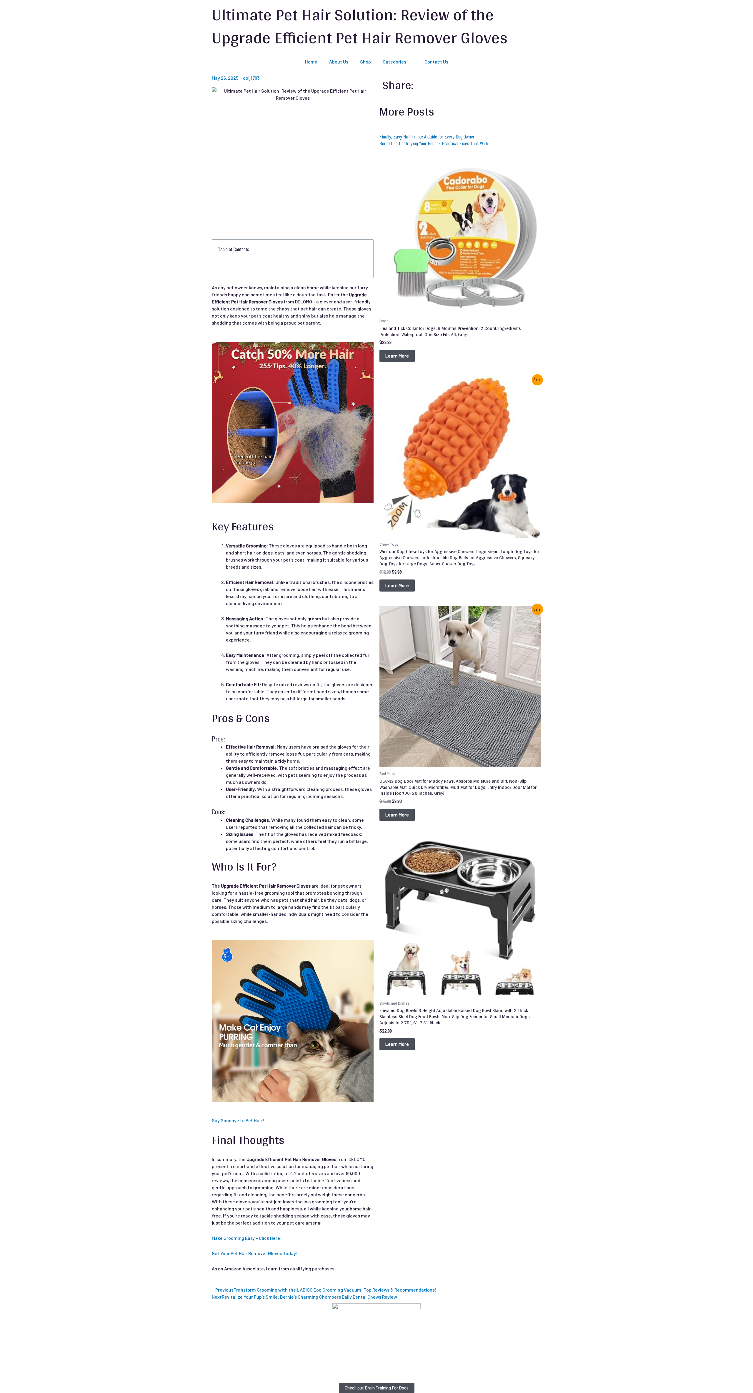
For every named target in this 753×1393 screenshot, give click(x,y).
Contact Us (436, 61)
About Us (338, 61)
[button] (365, 249)
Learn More (397, 355)
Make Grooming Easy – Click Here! (247, 1238)
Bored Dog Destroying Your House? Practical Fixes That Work (433, 143)
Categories (394, 61)
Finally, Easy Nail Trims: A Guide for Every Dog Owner (426, 136)
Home (311, 61)
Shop (365, 61)
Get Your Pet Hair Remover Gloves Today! (255, 1253)
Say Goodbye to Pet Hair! (238, 1120)
